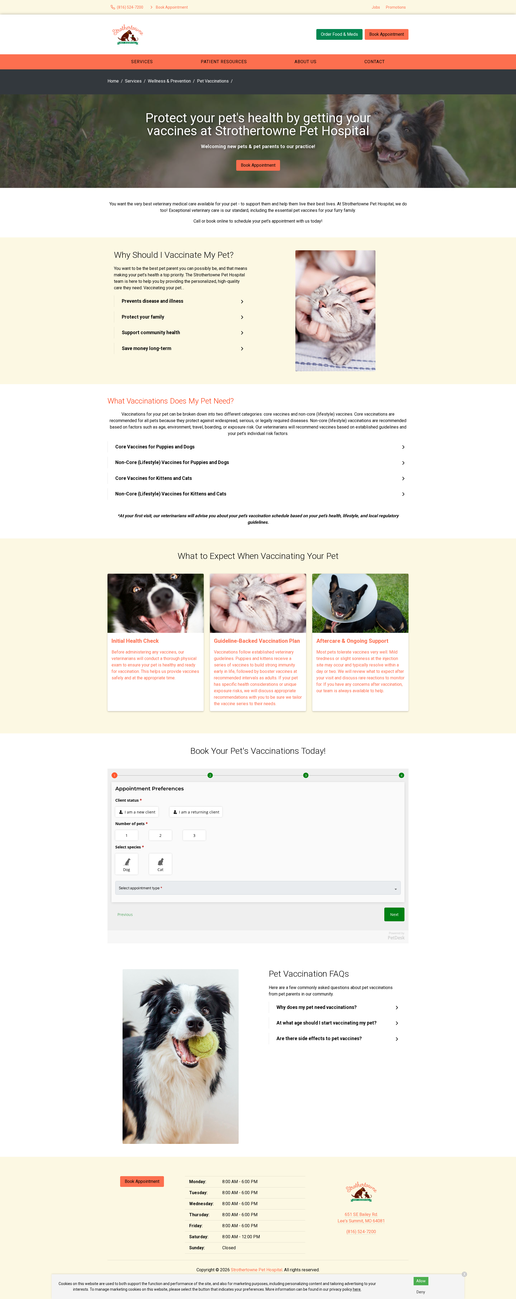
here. (357, 1289)
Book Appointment (386, 34)
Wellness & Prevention (169, 81)
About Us (306, 61)
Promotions (396, 7)
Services (142, 61)
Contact (374, 61)
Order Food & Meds (339, 34)
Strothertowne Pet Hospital (256, 1269)
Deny (421, 1292)
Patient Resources (224, 61)
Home (113, 81)
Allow (421, 1281)
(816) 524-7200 (361, 1231)
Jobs (376, 7)
